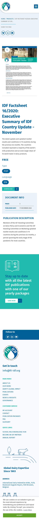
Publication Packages (11, 416)
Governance (8, 400)
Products (10, 19)
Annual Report (9, 438)
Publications (8, 392)
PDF (6, 171)
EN (5, 182)
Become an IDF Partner (12, 435)
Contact (6, 413)
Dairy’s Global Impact (11, 389)
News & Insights (9, 398)
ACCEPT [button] (19, 515)
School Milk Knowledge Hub (14, 432)
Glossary (6, 422)
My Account (7, 410)
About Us (6, 383)
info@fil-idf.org (11, 370)
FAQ (4, 419)
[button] (36, 6)
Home (3, 19)
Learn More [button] (27, 510)
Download (8, 189)
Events (5, 395)
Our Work (7, 386)
